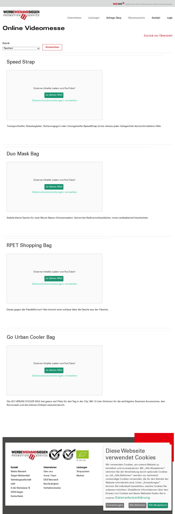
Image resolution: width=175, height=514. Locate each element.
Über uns (48, 471)
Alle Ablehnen (137, 505)
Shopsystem (83, 471)
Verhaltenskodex (52, 488)
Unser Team (50, 476)
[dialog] (137, 477)
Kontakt (156, 18)
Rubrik (6, 43)
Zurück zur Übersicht (158, 35)
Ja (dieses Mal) (53, 95)
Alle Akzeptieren (158, 505)
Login (169, 18)
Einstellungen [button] (115, 505)
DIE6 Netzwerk (51, 480)
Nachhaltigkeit (51, 484)
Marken (80, 476)
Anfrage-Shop (113, 18)
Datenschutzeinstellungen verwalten (54, 101)
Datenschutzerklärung (132, 497)
